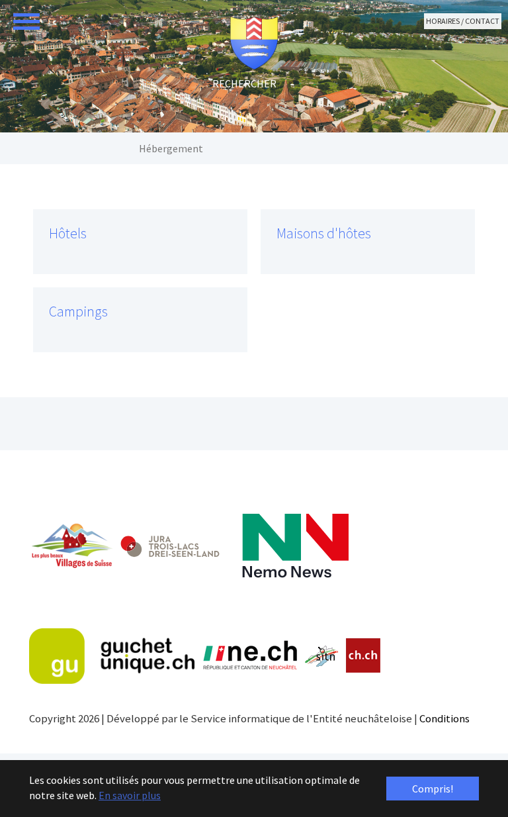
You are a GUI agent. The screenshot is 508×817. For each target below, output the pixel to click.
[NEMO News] (295, 546)
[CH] (363, 656)
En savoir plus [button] (130, 795)
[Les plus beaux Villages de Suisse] (71, 545)
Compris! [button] (432, 788)
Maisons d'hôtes (323, 233)
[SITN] (322, 656)
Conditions (444, 718)
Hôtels (68, 233)
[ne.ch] (249, 656)
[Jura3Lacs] (170, 546)
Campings (78, 311)
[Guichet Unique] (111, 656)
